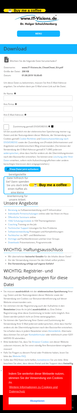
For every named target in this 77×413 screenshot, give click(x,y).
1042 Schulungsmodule (20, 220)
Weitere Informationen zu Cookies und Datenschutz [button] (33, 389)
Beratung (12, 210)
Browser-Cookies (40, 341)
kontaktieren (43, 359)
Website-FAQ (19, 356)
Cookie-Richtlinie (28, 138)
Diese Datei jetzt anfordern (24, 169)
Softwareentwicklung (18, 231)
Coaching (12, 224)
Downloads (13, 242)
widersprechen (11, 153)
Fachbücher (14, 235)
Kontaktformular (37, 334)
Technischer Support (18, 228)
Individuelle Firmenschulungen (23, 213)
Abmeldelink (54, 331)
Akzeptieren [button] (37, 400)
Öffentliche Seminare (18, 217)
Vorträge (12, 238)
